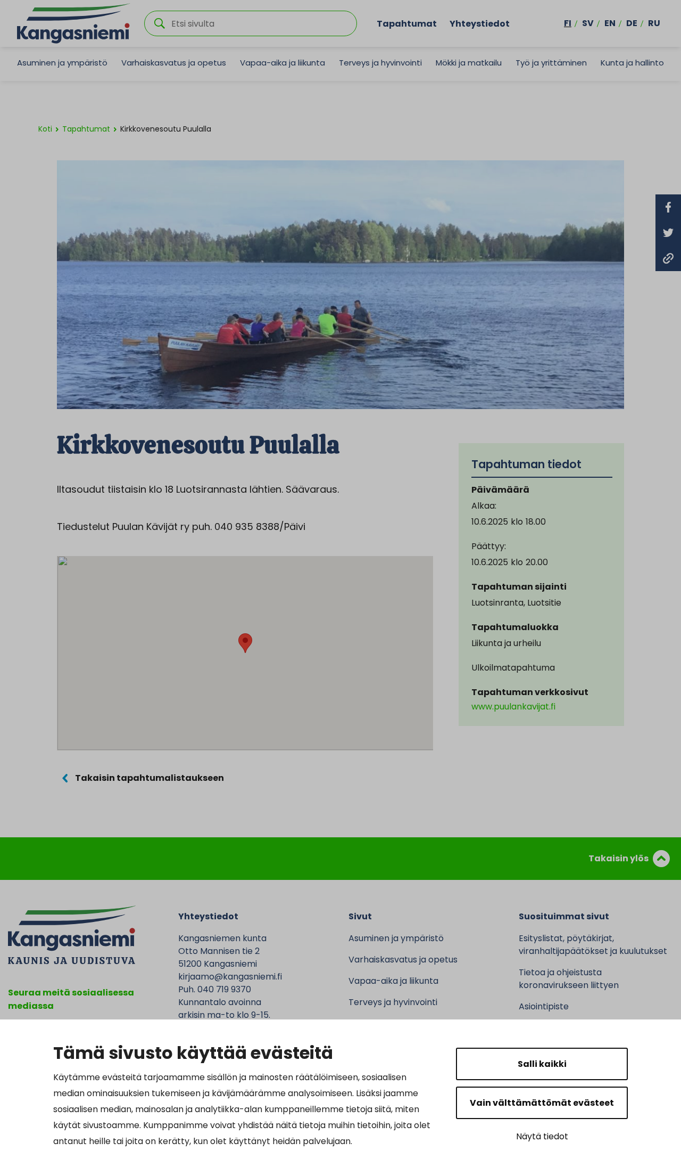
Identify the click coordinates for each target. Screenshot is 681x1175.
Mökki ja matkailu (469, 62)
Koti (45, 129)
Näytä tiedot (542, 1136)
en (610, 23)
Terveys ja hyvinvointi (380, 62)
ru (654, 23)
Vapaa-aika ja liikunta (282, 62)
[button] (245, 643)
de (631, 23)
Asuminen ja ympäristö (62, 62)
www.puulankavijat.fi (513, 706)
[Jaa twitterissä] (668, 233)
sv (588, 23)
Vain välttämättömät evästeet (542, 1103)
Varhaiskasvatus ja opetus (173, 62)
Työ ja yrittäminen (551, 62)
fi (567, 23)
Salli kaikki (542, 1064)
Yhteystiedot (480, 23)
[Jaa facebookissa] (668, 207)
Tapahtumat (407, 23)
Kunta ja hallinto (632, 62)
